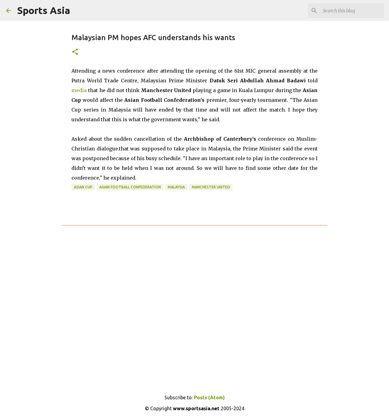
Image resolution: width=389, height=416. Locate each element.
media (79, 90)
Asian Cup (83, 187)
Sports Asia (43, 10)
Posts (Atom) (209, 397)
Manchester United (211, 187)
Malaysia (176, 187)
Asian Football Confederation (130, 187)
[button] (75, 52)
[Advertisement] (194, 303)
